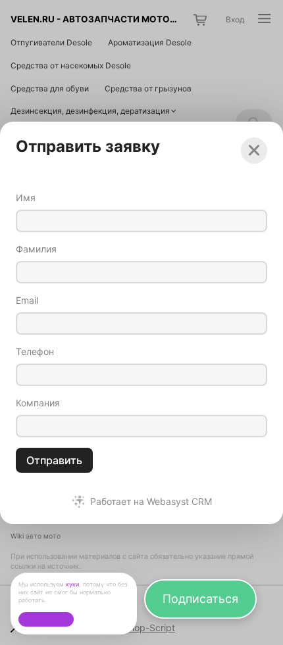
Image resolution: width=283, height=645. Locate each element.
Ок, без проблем (45, 619)
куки (72, 584)
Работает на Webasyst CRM (151, 502)
